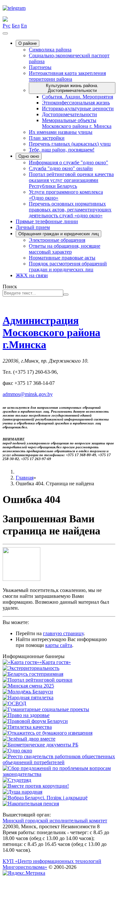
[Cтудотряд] (17, 780)
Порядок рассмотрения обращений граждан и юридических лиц (68, 266)
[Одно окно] (17, 750)
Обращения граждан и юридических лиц (58, 233)
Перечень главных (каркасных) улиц (70, 144)
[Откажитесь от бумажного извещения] (47, 733)
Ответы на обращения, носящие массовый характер (64, 249)
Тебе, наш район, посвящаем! (61, 149)
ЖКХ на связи (32, 275)
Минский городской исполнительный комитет (55, 820)
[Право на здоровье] (26, 715)
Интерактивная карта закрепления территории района (67, 76)
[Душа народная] (22, 792)
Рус (6, 25)
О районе (27, 43)
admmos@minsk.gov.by (28, 394)
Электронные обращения (57, 240)
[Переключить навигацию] (5, 33)
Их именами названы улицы (60, 132)
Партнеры (40, 67)
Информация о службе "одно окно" (68, 162)
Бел (16, 25)
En (24, 25)
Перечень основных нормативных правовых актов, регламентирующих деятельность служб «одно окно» (70, 209)
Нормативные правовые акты (62, 257)
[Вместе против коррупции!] (36, 786)
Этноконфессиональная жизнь (76, 102)
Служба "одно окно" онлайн (61, 168)
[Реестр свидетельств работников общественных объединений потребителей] (59, 762)
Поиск (10, 286)
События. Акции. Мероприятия (77, 96)
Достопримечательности (69, 114)
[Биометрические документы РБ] (40, 744)
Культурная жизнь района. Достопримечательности (72, 88)
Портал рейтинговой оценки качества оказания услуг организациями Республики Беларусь (71, 180)
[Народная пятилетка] (28, 697)
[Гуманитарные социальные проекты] (46, 709)
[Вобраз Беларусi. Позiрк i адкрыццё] (45, 797)
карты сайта (58, 645)
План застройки (47, 138)
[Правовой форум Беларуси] (35, 721)
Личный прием (33, 227)
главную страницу (63, 633)
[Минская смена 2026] (28, 686)
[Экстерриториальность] (31, 668)
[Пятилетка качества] (27, 727)
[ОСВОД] (14, 703)
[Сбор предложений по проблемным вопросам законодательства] (59, 774)
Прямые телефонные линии (47, 221)
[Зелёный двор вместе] (29, 739)
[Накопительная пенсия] (31, 803)
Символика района (50, 49)
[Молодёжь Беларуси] (28, 691)
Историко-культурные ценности (78, 108)
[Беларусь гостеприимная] (33, 674)
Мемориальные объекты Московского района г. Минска (76, 123)
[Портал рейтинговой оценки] (37, 680)
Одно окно (28, 156)
